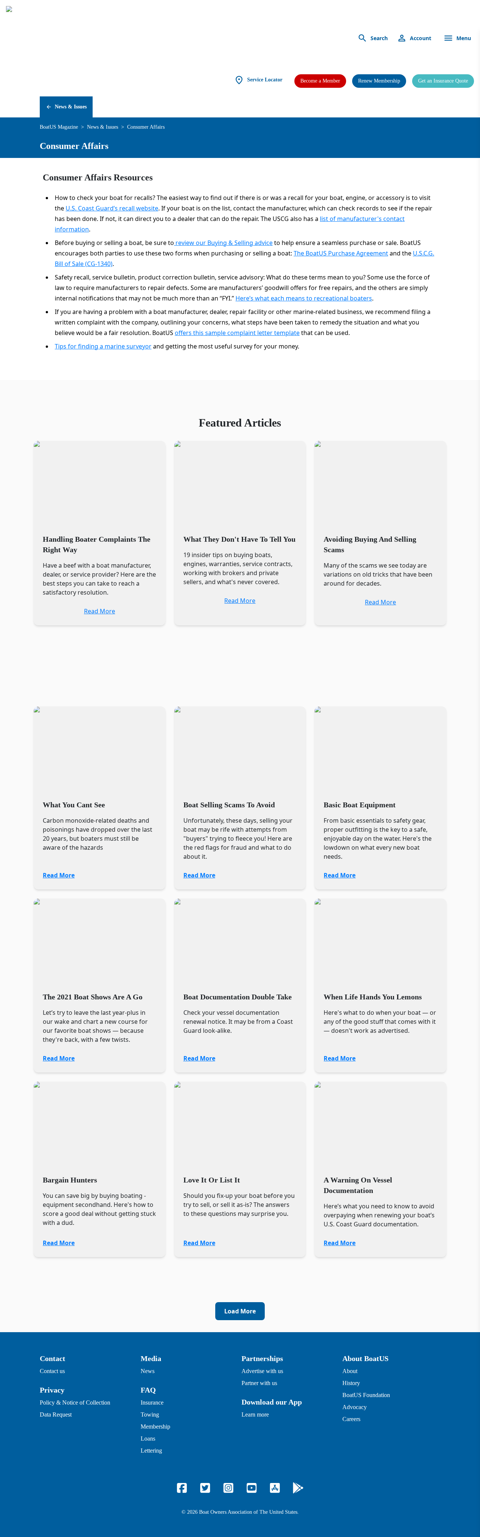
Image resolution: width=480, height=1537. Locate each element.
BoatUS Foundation (366, 1395)
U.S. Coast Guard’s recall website (112, 208)
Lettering (151, 1450)
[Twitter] (205, 1487)
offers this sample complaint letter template (237, 333)
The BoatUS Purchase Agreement (341, 253)
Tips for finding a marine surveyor (103, 346)
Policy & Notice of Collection (75, 1402)
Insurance (152, 1402)
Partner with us (259, 1383)
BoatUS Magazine (59, 127)
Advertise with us (262, 1371)
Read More (59, 875)
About (349, 1371)
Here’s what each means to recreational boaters (304, 298)
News (147, 1371)
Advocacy (354, 1407)
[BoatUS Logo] (76, 38)
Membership (155, 1426)
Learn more (255, 1414)
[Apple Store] (274, 1487)
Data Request (56, 1414)
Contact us (52, 1371)
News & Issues (71, 107)
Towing (150, 1414)
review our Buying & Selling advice (223, 243)
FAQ (148, 1390)
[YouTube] (251, 1487)
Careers (351, 1419)
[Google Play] (298, 1487)
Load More (240, 1311)
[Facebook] (182, 1487)
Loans (148, 1438)
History (351, 1383)
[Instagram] (228, 1487)
